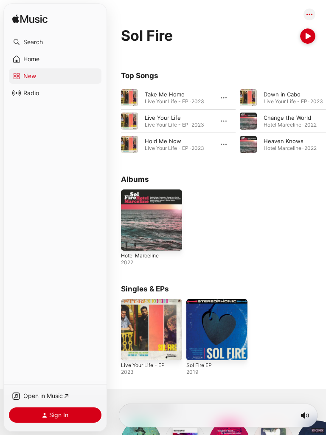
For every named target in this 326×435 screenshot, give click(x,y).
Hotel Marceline (140, 255)
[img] (30, 19)
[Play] (307, 36)
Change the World (287, 117)
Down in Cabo (282, 94)
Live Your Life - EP (143, 365)
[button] (55, 42)
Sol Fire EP (199, 365)
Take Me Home (165, 94)
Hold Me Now (163, 141)
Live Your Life (163, 117)
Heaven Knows (284, 141)
